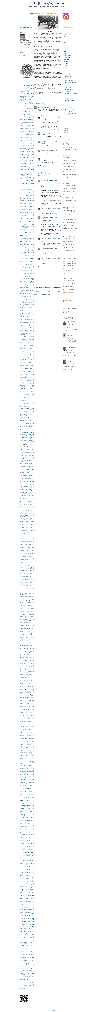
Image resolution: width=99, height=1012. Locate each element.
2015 (65, 53)
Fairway (29, 339)
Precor (31, 680)
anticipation (31, 119)
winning (32, 974)
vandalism (32, 943)
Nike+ (27, 607)
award (22, 135)
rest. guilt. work (29, 740)
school (27, 793)
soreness (32, 832)
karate (24, 490)
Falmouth (23, 340)
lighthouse (21, 515)
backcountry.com (29, 137)
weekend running (30, 965)
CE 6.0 (24, 206)
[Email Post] (54, 96)
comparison (29, 236)
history (25, 446)
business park (29, 191)
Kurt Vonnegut (26, 499)
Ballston (26, 140)
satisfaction (22, 788)
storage (25, 855)
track (23, 913)
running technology (23, 777)
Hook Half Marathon (23, 452)
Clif (27, 221)
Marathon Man (25, 530)
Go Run (31, 399)
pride (20, 686)
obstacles (26, 622)
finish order (25, 353)
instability (27, 472)
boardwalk (22, 166)
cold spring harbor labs (28, 229)
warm (26, 959)
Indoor (21, 469)
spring (32, 843)
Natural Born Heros (23, 587)
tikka (20, 906)
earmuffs (22, 305)
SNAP (31, 823)
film (31, 351)
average (32, 134)
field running (27, 351)
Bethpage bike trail (25, 154)
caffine (31, 194)
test (33, 895)
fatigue (24, 347)
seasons (22, 796)
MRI (26, 573)
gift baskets (24, 394)
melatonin (30, 545)
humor (21, 458)
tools (24, 910)
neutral (22, 596)
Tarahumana (22, 884)
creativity (24, 261)
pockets (22, 668)
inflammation (26, 469)
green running (26, 409)
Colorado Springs (28, 232)
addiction (30, 99)
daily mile (26, 267)
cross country (30, 261)
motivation (24, 570)
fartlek (31, 342)
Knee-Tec (28, 498)
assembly (32, 128)
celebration (30, 206)
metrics (28, 550)
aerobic (26, 105)
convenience (23, 250)
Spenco (31, 835)
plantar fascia (22, 665)
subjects (21, 866)
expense (30, 333)
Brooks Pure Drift (28, 186)
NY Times (27, 617)
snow (30, 825)
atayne (32, 129)
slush (22, 823)
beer (21, 149)
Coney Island (27, 244)
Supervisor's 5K (29, 875)
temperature (28, 892)
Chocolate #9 (23, 215)
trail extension (23, 916)
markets (31, 532)
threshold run (27, 904)
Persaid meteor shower (28, 654)
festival (26, 350)
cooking (28, 250)
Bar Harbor (31, 140)
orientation (29, 631)
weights (24, 968)
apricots (29, 122)
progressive (22, 692)
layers (24, 506)
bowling (21, 172)
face (22, 337)
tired (25, 909)
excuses (21, 331)
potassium (32, 675)
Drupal (27, 302)
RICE (29, 744)
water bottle (25, 960)
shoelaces (29, 808)
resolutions (21, 738)
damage (30, 267)
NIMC (33, 607)
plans (31, 663)
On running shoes (23, 628)
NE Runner (30, 591)
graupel (22, 408)
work (30, 977)
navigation (22, 588)
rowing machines (29, 752)
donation (24, 296)
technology (22, 890)
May (66, 70)
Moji (27, 565)
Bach (20, 137)
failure (21, 339)
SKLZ (21, 817)
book (31, 168)
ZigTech (21, 988)
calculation (21, 195)
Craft (25, 259)
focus (31, 363)
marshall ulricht (22, 533)
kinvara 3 (28, 495)
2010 (20, 85)
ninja (21, 608)
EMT (25, 319)
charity (30, 210)
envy (32, 325)
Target (32, 884)
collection (25, 230)
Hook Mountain (31, 452)
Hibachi (25, 440)
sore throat (26, 832)
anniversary (26, 117)
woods (24, 977)
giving (22, 396)
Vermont (21, 946)
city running (22, 220)
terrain (24, 895)
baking (27, 139)
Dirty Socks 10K (25, 284)
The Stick (21, 903)
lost (30, 522)
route (26, 750)
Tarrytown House (24, 886)
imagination (30, 463)
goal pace (24, 400)
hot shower (32, 454)
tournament (21, 912)
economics (21, 308)
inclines (30, 467)
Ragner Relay (22, 710)
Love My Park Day (26, 524)
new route (25, 602)
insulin (22, 473)
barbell (21, 142)
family (27, 340)
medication (30, 542)
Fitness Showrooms (23, 357)
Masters (21, 539)
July (66, 65)
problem (29, 686)
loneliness (21, 519)
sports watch (22, 843)
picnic (20, 660)
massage (28, 536)
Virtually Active (22, 951)
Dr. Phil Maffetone (29, 299)
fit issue (22, 354)
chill (22, 214)
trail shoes (28, 921)
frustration (26, 377)
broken (21, 177)
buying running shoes (23, 192)
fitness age (21, 356)
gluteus (31, 397)
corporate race (29, 253)
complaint (30, 240)
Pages (20, 640)
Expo (20, 336)
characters (25, 210)
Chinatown (26, 214)
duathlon (21, 304)
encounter (30, 319)
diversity (30, 291)
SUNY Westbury (28, 872)
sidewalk (21, 811)
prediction (21, 681)
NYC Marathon (25, 619)
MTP (28, 574)
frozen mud (31, 376)
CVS (29, 266)
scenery (21, 791)
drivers (31, 301)
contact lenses (31, 249)
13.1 (28, 84)
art (21, 123)
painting (29, 640)
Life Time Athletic (24, 513)
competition (23, 240)
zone (24, 988)
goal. (29, 400)
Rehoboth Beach (23, 726)
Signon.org (21, 812)
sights (26, 811)
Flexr (25, 359)
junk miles (21, 489)
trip (21, 931)
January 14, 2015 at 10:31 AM (53, 190)
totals (31, 910)
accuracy (29, 96)
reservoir (21, 735)
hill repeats (29, 443)
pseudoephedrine (30, 694)
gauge (27, 389)
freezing (21, 373)
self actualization (27, 797)
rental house (32, 730)
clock (31, 223)
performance (24, 653)
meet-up (21, 545)
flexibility (21, 359)
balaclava (22, 140)
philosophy (21, 658)
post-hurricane (24, 674)
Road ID (21, 747)
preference (26, 681)
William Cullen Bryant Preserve (25, 973)
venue (27, 945)
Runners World (23, 759)
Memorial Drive (22, 547)
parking (22, 643)
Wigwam (26, 971)
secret (27, 796)
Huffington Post (22, 457)
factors (31, 337)
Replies (40, 115)
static (28, 849)
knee (31, 496)
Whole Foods (30, 970)
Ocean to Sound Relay (23, 623)
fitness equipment (29, 356)
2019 (65, 45)
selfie (27, 800)
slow (28, 821)
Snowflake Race (23, 826)
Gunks (28, 415)
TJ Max (29, 909)
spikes (25, 837)
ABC (29, 91)
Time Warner (26, 907)
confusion (32, 244)
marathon (32, 529)
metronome (22, 551)
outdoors (26, 634)
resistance (30, 735)
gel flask (22, 391)
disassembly (30, 285)
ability (33, 91)
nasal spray (30, 584)
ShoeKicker (22, 808)
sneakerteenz (26, 825)
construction (21, 249)
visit (31, 951)
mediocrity (26, 544)
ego (31, 310)
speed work (25, 835)
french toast (26, 373)
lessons (21, 509)
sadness (31, 783)
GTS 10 (31, 414)
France (30, 369)
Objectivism (21, 622)
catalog (24, 204)
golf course (31, 402)
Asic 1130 (28, 123)
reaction (28, 714)
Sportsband (28, 843)
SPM (22, 840)
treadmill (31, 926)
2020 (65, 42)
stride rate (26, 863)
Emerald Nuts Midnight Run (24, 316)
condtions (21, 244)
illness (21, 463)
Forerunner (21, 369)
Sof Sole (24, 831)
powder (21, 678)
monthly (26, 567)
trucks (33, 933)
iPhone (24, 480)
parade (26, 642)
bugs (24, 189)
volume (21, 956)
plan (29, 662)
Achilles (21, 97)
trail (33, 915)
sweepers (26, 880)
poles (24, 669)
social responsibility (30, 828)
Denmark (26, 273)
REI (28, 726)
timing (21, 909)
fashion (21, 343)
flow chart (30, 360)
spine (31, 837)
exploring (30, 334)
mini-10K (30, 556)
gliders (30, 396)
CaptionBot (28, 201)
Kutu (31, 500)
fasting (26, 345)
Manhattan (23, 527)
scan (26, 789)
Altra (24, 113)
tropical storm (28, 933)
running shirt (25, 773)
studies (26, 864)
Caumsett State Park (29, 204)
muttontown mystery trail (25, 579)
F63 (33, 336)
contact (26, 249)
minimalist (22, 559)
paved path (29, 648)
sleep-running (27, 820)
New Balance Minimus (24, 599)
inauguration (22, 467)
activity (30, 97)
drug (24, 302)
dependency (21, 275)
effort (27, 310)
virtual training (29, 949)
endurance (26, 321)
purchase (21, 700)
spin (28, 837)
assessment (28, 129)
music (26, 577)
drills (27, 301)
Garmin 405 (27, 385)
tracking (29, 913)
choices (30, 215)
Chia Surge (32, 212)
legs (23, 507)
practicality (21, 680)
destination (27, 276)
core (29, 252)
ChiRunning (32, 214)
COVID (26, 258)
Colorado (21, 232)
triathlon (32, 930)
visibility (28, 951)
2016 (65, 51)
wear (31, 962)
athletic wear (23, 131)
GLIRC (21, 397)
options (30, 630)
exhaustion (30, 331)
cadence (21, 194)
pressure (30, 683)
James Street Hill (24, 483)
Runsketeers (22, 782)
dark (24, 269)
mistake (31, 559)
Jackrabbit (32, 481)
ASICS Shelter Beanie (25, 128)
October (29, 623)
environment (28, 325)
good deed (21, 403)
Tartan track (30, 886)
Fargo (28, 342)
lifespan (31, 513)
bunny (28, 189)
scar (28, 789)
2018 (65, 47)
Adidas (21, 100)
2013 (31, 85)
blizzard (26, 162)
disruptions (26, 290)
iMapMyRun (22, 464)
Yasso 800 (27, 984)
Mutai (31, 577)
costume (26, 255)
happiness (30, 425)
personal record (23, 656)
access (23, 94)
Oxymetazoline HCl (29, 636)
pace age (27, 639)
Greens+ (24, 411)
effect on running (28, 308)
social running (24, 829)
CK (20, 221)
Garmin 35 (22, 385)
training (23, 924)
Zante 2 (30, 985)
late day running (27, 504)
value (28, 943)
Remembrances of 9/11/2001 (26, 27)
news (31, 604)
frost (27, 376)
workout (26, 979)
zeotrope (25, 987)
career (25, 203)
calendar (22, 197)
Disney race (32, 288)
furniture (21, 380)
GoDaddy (23, 402)
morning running (23, 568)
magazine (32, 525)
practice (26, 680)
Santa (25, 786)
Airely (21, 108)
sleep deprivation (30, 817)
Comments (66, 29)
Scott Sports (26, 794)
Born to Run (27, 169)
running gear (31, 767)
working (21, 979)
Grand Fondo (31, 406)
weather (22, 964)
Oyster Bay (22, 637)
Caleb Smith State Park (29, 195)
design (22, 276)
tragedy (29, 915)
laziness (28, 506)
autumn (28, 134)
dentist (31, 273)
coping (25, 252)
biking (32, 157)
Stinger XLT (30, 854)
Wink (28, 974)
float (33, 359)
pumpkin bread (26, 697)
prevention (30, 684)
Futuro (25, 380)
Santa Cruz (30, 786)
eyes (29, 336)
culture (26, 264)
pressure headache (23, 685)
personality (30, 655)
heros (28, 438)
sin (24, 814)
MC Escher (24, 541)
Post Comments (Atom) (45, 294)
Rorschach (21, 750)
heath (20, 435)
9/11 (26, 91)
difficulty (21, 281)
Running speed (22, 776)
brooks (26, 180)
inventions (22, 478)
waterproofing (31, 960)
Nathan (31, 585)
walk (28, 957)
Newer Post (36, 291)
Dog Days (30, 295)
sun (31, 869)
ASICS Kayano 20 (30, 126)
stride (28, 861)
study (31, 864)
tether (26, 896)
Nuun (22, 616)
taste (20, 887)
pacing (31, 639)
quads (31, 701)
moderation (22, 565)
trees (20, 930)
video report (28, 948)
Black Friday (26, 160)
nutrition (32, 614)
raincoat (26, 712)
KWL (21, 501)
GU (20, 415)
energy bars (24, 322)
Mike (25, 553)
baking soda (32, 139)
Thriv (31, 904)
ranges (31, 712)
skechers (30, 815)
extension (25, 336)
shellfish (32, 803)
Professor (26, 689)
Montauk (21, 567)
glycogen (21, 399)
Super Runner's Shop (28, 874)
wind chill (24, 974)
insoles (24, 470)
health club (29, 431)
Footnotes (30, 368)
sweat (22, 880)
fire (29, 353)
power (26, 678)
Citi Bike (27, 218)
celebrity (21, 207)
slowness (32, 822)
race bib (21, 706)
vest (28, 946)
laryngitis (21, 504)
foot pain (26, 366)
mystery (21, 584)
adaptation (21, 99)
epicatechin (21, 327)
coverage (21, 258)
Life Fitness (31, 512)
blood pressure (24, 165)
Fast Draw (29, 343)
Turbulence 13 (26, 934)
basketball (21, 148)
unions (25, 940)
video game (22, 948)
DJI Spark (27, 293)
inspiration (22, 472)
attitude (26, 133)
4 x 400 (26, 88)
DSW (31, 302)
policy (27, 669)
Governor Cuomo (27, 405)
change (21, 210)
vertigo (26, 946)
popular (32, 671)
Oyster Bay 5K (29, 637)
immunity (29, 464)
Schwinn (31, 792)
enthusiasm (22, 325)
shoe (26, 806)
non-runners (23, 610)
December (67, 55)
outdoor (21, 634)
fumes (24, 379)
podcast (27, 668)
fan (24, 342)
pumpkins (32, 697)
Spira (21, 838)
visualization (26, 952)
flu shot (27, 362)
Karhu (28, 490)
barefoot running (26, 142)
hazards (25, 428)
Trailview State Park (25, 923)
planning (25, 663)
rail (26, 710)
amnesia (32, 113)
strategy (32, 857)
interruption (21, 477)
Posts (65, 26)
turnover (25, 936)
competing (32, 238)
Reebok (32, 723)
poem (31, 668)
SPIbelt (21, 837)
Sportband (22, 841)
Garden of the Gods (28, 382)
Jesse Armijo (24, 484)
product (30, 688)
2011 (24, 85)
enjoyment (26, 324)
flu (24, 362)
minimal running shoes (25, 558)
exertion (25, 331)
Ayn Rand (26, 135)
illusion (26, 463)
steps (29, 851)
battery (25, 148)
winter (22, 976)
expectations (22, 333)
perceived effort (24, 651)
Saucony (29, 788)
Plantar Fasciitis (29, 665)
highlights (21, 441)
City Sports (29, 220)
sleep (24, 817)
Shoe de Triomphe (69, 80)
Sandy (21, 786)
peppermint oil (31, 649)
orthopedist (22, 633)
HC (29, 428)
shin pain (22, 805)
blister (22, 161)
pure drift (25, 700)
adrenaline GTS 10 (28, 100)
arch (33, 122)
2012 (28, 85)
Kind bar (30, 493)
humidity (29, 457)
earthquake (27, 305)
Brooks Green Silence (29, 181)
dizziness (21, 293)
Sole (33, 831)
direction (32, 281)
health (22, 431)
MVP (29, 581)
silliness (26, 812)
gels (27, 391)
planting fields (26, 666)
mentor (26, 548)
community (30, 235)
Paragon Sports (31, 642)
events (25, 330)
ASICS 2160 (23, 126)
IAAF (31, 460)
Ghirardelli (26, 392)
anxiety (27, 120)
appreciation (25, 122)
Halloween (22, 420)
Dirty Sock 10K (28, 282)
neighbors (32, 594)
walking (32, 957)
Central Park (26, 207)
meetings (25, 545)
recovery (22, 720)
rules (25, 753)
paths (31, 645)
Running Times (24, 779)
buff (20, 189)
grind (22, 412)
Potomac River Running (28, 677)
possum (32, 672)
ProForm (32, 689)
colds (20, 230)
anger (27, 116)
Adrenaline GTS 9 (23, 102)
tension (21, 895)
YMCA (22, 985)
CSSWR (21, 264)
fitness (31, 354)
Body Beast (27, 166)
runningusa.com (29, 780)
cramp (29, 259)
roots (31, 749)
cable (31, 192)
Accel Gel (32, 93)
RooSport (26, 749)
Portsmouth (23, 672)
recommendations (22, 718)
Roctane (21, 749)
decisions (26, 272)
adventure (21, 103)
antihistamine (22, 120)
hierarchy (30, 440)
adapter (26, 99)
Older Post (60, 291)
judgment (26, 487)
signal (31, 811)
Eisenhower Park (23, 311)
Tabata (33, 881)
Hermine (30, 437)
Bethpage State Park (24, 155)
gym (25, 417)
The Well (26, 903)
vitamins (22, 954)
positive (27, 672)
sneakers (21, 825)
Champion (30, 209)
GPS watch (24, 406)
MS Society (30, 573)
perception (32, 651)
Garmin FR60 (22, 388)
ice (20, 461)
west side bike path (31, 968)
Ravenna (24, 714)
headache (25, 429)
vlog (26, 954)
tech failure (28, 887)
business (21, 191)
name (25, 584)
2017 (65, 49)
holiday (21, 449)
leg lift (21, 507)
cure (31, 264)
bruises (31, 187)
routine (30, 750)
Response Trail (27, 738)
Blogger (21, 163)
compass (21, 238)
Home (48, 291)
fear (28, 347)
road (31, 746)
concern (30, 241)
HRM (30, 455)
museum (21, 577)
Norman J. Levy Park (30, 611)
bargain (26, 143)
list (28, 516)
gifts (29, 394)
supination (21, 877)
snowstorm (23, 828)
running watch (31, 779)
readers (32, 714)
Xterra (32, 982)
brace (24, 172)
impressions (22, 466)
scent (25, 791)
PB (33, 648)
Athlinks (30, 131)
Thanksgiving (22, 898)
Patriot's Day (27, 646)
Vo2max (30, 954)
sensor (31, 800)
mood (31, 567)
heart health (25, 432)
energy (32, 321)
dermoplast (26, 275)
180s (31, 84)
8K (22, 91)
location (26, 518)
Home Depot (22, 451)
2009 (65, 132)
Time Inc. (29, 906)
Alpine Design (30, 111)
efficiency (21, 310)
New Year (26, 604)
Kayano (27, 492)
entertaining (32, 324)
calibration (21, 198)
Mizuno (28, 562)
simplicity (30, 812)
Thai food (30, 896)
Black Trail (32, 160)
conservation (22, 247)
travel (23, 926)
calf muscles (29, 197)
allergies (21, 110)
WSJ (30, 980)
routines (21, 752)
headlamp (32, 429)
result (26, 741)
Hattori (30, 426)
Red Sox (22, 723)
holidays (29, 449)
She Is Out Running (42, 107)
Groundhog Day (27, 412)
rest (33, 738)
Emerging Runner (24, 318)
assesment (22, 129)
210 (23, 87)
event (21, 330)
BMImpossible (68, 91)
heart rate (32, 432)
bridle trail (31, 175)
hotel (22, 455)
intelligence (26, 473)
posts (27, 675)
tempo (21, 893)
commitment (22, 235)
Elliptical (22, 315)
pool (23, 671)
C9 (28, 192)
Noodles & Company (30, 610)
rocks (31, 747)
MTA (25, 574)
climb (27, 223)
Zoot (27, 988)
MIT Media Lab (27, 561)
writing (26, 980)
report (20, 733)
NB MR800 (26, 590)
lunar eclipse (27, 525)
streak (23, 858)
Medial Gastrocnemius (23, 542)
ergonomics (21, 328)
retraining (25, 743)
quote (20, 704)
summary (21, 869)
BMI (31, 165)
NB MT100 (32, 590)
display (22, 290)
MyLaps (25, 582)
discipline (21, 287)
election (30, 311)
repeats (26, 732)
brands (33, 172)
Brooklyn (21, 178)
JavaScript (30, 483)
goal (20, 400)
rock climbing (26, 747)
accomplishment (23, 96)
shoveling (30, 809)
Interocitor (30, 475)
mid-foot (29, 551)
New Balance (27, 596)
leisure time (27, 507)
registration (28, 724)
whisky (25, 970)
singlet (28, 814)
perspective (22, 657)
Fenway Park (22, 350)
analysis (22, 116)
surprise (26, 878)
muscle (31, 576)
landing (27, 502)
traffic (25, 915)
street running (29, 858)
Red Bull (27, 721)
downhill (25, 298)
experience (22, 334)
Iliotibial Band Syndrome (28, 461)
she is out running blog (26, 803)
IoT (33, 478)
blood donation (31, 163)
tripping (25, 931)
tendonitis (31, 893)
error (26, 328)
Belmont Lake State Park (29, 149)
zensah (21, 987)
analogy (32, 114)
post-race (30, 674)
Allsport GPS (26, 110)
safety (21, 785)
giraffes (32, 394)
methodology (22, 550)
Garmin (21, 383)
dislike (27, 288)
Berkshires (28, 151)
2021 (20, 87)
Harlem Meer (25, 426)
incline (26, 467)
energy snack (22, 324)
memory (28, 547)
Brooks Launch (26, 184)
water (20, 960)
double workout (29, 296)
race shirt (23, 707)
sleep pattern (30, 818)
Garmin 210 (28, 383)
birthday (23, 159)
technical (24, 889)
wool (27, 977)
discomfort (26, 287)
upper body (27, 942)
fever (30, 350)
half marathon (29, 418)
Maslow (32, 533)
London (31, 518)
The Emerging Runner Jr (29, 900)
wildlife (31, 971)
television (21, 892)
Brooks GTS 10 (24, 183)
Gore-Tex (21, 405)
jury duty (26, 489)
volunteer (26, 956)
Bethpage (28, 152)
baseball (30, 146)
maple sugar (29, 527)
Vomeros (30, 955)
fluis (31, 362)
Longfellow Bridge (24, 522)
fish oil (32, 353)
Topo (28, 910)
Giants (31, 392)
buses (31, 189)
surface (22, 878)
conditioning (22, 243)
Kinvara (21, 495)
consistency (29, 247)
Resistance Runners (23, 737)
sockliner (30, 829)
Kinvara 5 (21, 496)
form (25, 370)
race (24, 705)
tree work (30, 928)
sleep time (21, 820)
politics (31, 669)
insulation (32, 472)
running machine (26, 771)
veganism (22, 945)
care (21, 203)
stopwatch (21, 855)
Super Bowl (22, 874)
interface (25, 475)
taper (30, 883)
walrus (23, 959)
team (23, 887)
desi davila (32, 275)
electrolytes (22, 313)
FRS (22, 377)
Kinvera (26, 496)
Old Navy (32, 625)
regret (33, 724)
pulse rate (29, 695)
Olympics (31, 626)
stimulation (24, 854)
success (21, 867)
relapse (31, 726)
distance (32, 290)
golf (26, 402)
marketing (27, 532)
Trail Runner (28, 918)
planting (21, 666)
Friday (22, 374)
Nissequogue (26, 608)
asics (26, 125)
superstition (21, 875)
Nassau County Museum (24, 585)
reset (25, 735)
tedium (30, 890)
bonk (27, 168)
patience (21, 646)
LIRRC (24, 516)
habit (29, 417)
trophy (23, 933)
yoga (26, 985)
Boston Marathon (24, 171)
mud (31, 574)
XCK (25, 982)
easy (27, 307)
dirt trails (22, 282)
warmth (30, 959)
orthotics (26, 633)
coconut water (31, 226)
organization (21, 631)
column (26, 233)
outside (31, 634)
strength (24, 860)
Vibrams (32, 946)
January (67, 78)
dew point (22, 278)
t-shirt (29, 881)
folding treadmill (25, 365)
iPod (28, 480)
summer (26, 869)
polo (20, 671)
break (22, 174)
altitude (21, 113)
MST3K (21, 574)
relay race (30, 727)
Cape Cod (26, 200)
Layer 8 (21, 506)
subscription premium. (28, 866)
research (25, 733)
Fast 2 (24, 344)
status (31, 849)
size (26, 815)
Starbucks (22, 848)
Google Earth (30, 403)
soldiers (29, 831)
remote (27, 730)
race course (25, 706)
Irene (32, 480)
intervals (26, 477)
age (28, 107)
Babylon (31, 135)
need (26, 593)
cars (20, 204)
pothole (22, 677)
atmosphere (21, 132)
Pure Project (31, 700)
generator (21, 392)
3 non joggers (27, 87)
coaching (22, 226)
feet (31, 348)
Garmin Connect (27, 386)
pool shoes (28, 671)
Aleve (31, 108)
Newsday (21, 605)
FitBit (26, 354)
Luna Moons (22, 525)
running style (29, 776)
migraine (21, 553)
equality (26, 327)
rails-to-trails (31, 711)
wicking (21, 971)
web (24, 965)
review (21, 744)
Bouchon (31, 171)
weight (21, 967)
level (30, 509)
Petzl (31, 657)
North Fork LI (23, 613)
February (67, 76)
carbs (33, 201)
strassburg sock (26, 857)
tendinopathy (26, 893)
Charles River (22, 212)
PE (21, 649)
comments (30, 233)
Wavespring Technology (25, 962)
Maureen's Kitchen (27, 539)
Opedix (28, 628)
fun (26, 379)
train (33, 922)
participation (27, 643)
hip (28, 445)
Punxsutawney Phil (24, 698)
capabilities (21, 200)
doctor (21, 295)
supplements (27, 877)
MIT (20, 561)
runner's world (29, 756)
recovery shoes (31, 720)
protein (24, 694)
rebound (26, 717)
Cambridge (26, 198)
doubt (20, 298)
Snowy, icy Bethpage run (70, 107)
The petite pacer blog (29, 901)
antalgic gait (25, 119)
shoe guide (30, 806)
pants (23, 642)
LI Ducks (24, 510)
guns (32, 415)
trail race (21, 918)
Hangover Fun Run (29, 423)
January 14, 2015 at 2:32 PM (53, 224)
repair (22, 732)
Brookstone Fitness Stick (24, 187)
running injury (26, 770)
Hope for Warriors (24, 454)
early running (31, 304)
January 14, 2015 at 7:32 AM (53, 107)
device (31, 276)
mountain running (26, 571)
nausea (33, 587)
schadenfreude (30, 791)
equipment (30, 327)
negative (30, 593)
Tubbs (22, 934)
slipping (21, 821)
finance (21, 353)
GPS (33, 405)
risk (25, 746)
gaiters (21, 382)
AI (31, 106)
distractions (25, 292)
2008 (65, 134)
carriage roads (30, 203)
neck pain (21, 593)
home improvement (29, 451)
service (24, 802)
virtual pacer (23, 949)
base (31, 145)
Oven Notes (22, 636)
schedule (21, 793)
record (28, 718)
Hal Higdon (22, 418)
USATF (32, 942)
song (22, 832)
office (33, 623)
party (20, 645)
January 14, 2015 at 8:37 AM (49, 170)
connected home (29, 246)
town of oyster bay (28, 912)
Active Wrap (26, 97)
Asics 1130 (31, 125)
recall (31, 717)
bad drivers (22, 139)
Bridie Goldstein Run (24, 175)
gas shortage (30, 388)
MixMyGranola (22, 562)
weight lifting (26, 967)
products (21, 689)
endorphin (21, 321)
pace (21, 639)
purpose (22, 701)
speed (32, 834)
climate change (22, 223)
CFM (33, 207)
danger (21, 269)
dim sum (27, 281)
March (66, 74)
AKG (24, 108)
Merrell (30, 548)
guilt (24, 415)
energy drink (29, 322)
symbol (21, 881)
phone (26, 659)
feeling (25, 348)
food (31, 365)
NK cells (32, 608)
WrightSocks (22, 980)
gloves (26, 397)
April (66, 72)
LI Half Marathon (24, 512)
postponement (22, 675)
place (26, 662)
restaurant (21, 741)
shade (28, 802)
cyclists (22, 267)
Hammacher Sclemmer (23, 421)
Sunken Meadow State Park (29, 870)
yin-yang (32, 984)
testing (22, 897)
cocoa (27, 226)
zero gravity (30, 987)
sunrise (22, 872)
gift (20, 394)
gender (31, 391)
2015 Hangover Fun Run (70, 119)
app (31, 120)
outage (31, 633)
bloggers (25, 163)
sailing (26, 785)
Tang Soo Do (24, 883)
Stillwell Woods (29, 852)
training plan (31, 924)
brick (31, 174)
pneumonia (31, 666)
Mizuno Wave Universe (30, 564)
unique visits (30, 940)
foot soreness (24, 368)
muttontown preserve (23, 581)
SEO (20, 802)
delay (33, 272)
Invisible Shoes (28, 478)
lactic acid (22, 503)
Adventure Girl (28, 103)
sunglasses (21, 870)
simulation (21, 814)
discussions (23, 288)
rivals (28, 746)
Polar (20, 669)
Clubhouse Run (27, 224)
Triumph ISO (31, 931)
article (24, 123)
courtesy (30, 256)
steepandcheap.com (23, 851)
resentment (30, 733)
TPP (33, 912)
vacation (22, 943)
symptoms (25, 881)
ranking (21, 714)
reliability (21, 729)
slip (31, 820)
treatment (25, 928)
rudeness (21, 753)
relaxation (25, 727)
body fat (32, 166)
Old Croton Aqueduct (25, 625)
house (26, 455)
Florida (26, 360)
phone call (30, 659)
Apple (20, 122)
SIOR (21, 816)
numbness (27, 614)
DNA (31, 293)
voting (21, 957)
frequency (32, 373)
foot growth (21, 366)
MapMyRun (22, 529)
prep (31, 681)
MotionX (32, 568)
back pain (24, 137)
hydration (26, 460)
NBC (26, 591)
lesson (32, 507)
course (21, 256)
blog (31, 162)
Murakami (27, 576)
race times (29, 707)
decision (21, 272)
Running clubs (26, 765)
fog (20, 365)
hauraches (21, 428)
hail (31, 417)
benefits (22, 151)
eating (31, 307)
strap (21, 857)
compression (22, 241)
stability (28, 844)
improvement (28, 466)
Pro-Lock (24, 686)
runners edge (22, 758)
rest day (23, 740)
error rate (30, 328)
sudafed (25, 867)
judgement (21, 487)
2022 (65, 38)
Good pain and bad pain (70, 116)
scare (31, 789)
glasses (26, 396)
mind (33, 555)
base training (23, 146)
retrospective (30, 743)
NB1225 (22, 591)
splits (33, 838)
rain (22, 712)
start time (28, 848)
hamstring (30, 421)
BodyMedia (23, 168)
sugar (31, 867)
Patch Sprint (26, 645)
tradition (21, 915)
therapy (31, 903)
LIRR (21, 516)
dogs (20, 296)
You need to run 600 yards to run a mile (45, 13)
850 (20, 91)
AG (25, 107)
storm (29, 855)
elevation (29, 313)
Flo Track (29, 359)
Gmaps (26, 399)
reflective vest (23, 724)
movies (32, 571)
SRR (25, 844)
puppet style (30, 698)
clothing (21, 224)
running (31, 761)
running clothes (26, 763)
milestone (28, 555)
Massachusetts (23, 535)
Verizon (31, 945)
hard (20, 426)
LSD (31, 524)
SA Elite (26, 783)
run (27, 753)
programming (23, 691)
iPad (21, 480)
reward (25, 744)
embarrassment (30, 314)
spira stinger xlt (27, 838)
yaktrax (23, 984)
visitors (21, 953)
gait (31, 380)
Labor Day (26, 501)
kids (25, 493)
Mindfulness (24, 556)
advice (21, 105)
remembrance (22, 730)
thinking (21, 904)
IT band (27, 481)
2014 (65, 122)
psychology (23, 695)
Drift (24, 301)
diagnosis (27, 278)
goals (32, 400)
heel (24, 435)
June (66, 67)
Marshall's (27, 533)
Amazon (28, 113)
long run (32, 521)
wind (33, 973)
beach (33, 148)
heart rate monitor (25, 434)
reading (28, 715)
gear (30, 389)
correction (21, 255)
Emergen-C (32, 316)
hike (25, 441)
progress (29, 691)
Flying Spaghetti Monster (24, 363)
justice (30, 489)
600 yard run (30, 90)
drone (20, 302)
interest (21, 475)
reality (22, 717)
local (21, 518)
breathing (27, 174)
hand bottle (21, 423)
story (33, 855)
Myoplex (30, 582)
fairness (25, 339)
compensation (26, 238)
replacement (31, 732)
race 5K (30, 704)
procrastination (22, 688)
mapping (27, 528)
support (32, 877)
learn (32, 506)
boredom (21, 169)
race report (31, 706)
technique (29, 889)
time (24, 906)
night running (27, 605)
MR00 (22, 573)
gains (28, 380)
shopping (21, 809)
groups (27, 414)
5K (25, 90)
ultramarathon (27, 939)
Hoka (31, 448)
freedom (24, 371)
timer (31, 907)
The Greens (23, 901)
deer (30, 272)
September (67, 61)
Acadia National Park (24, 93)
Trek (24, 929)
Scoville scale (31, 794)
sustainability (31, 878)
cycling (32, 266)
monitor (31, 565)
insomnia (29, 470)
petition (27, 657)
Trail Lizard (29, 916)
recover (31, 718)
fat (29, 345)
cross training (23, 263)
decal (31, 270)
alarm (28, 108)
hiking (28, 441)
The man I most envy (69, 89)
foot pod (32, 366)
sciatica (21, 794)
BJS (28, 159)
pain (24, 640)
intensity (30, 474)
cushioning (22, 266)
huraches (25, 458)
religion (30, 729)
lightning (26, 515)
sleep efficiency (23, 818)
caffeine (27, 194)
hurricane (30, 458)
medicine (21, 544)
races (25, 709)
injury (32, 469)
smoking (26, 823)
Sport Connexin (29, 840)
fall (33, 339)
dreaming (21, 301)
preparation (22, 683)
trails (33, 921)
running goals (24, 768)
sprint (22, 844)
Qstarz (27, 701)
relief (26, 729)
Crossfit (30, 262)
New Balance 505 (29, 597)
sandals (31, 785)
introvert (32, 477)
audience (24, 134)
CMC (33, 224)
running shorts (29, 774)
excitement (30, 330)
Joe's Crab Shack (25, 486)
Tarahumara (28, 884)
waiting (24, 957)
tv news (30, 936)
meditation (31, 544)
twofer (21, 937)
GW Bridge (21, 417)
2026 (65, 36)
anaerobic (28, 114)
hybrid (21, 460)
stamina (25, 846)
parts (31, 643)
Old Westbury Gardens (24, 626)
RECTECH (23, 721)
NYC (33, 617)
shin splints (27, 805)
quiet (31, 703)
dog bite (25, 295)
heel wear (28, 435)
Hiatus (21, 440)
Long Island (27, 521)
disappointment (23, 285)
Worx (31, 979)
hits (30, 446)
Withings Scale (27, 976)
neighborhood (23, 594)
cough (31, 255)
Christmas (21, 217)
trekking (27, 929)
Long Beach (26, 519)
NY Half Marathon (28, 616)
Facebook (26, 337)
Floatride (22, 360)
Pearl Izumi (25, 649)
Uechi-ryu (26, 937)
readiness (23, 715)
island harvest (22, 481)
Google (25, 403)
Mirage (26, 559)
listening (32, 516)
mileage (32, 553)
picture (25, 660)
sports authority (29, 841)
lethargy (25, 509)
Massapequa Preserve (27, 538)
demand (22, 273)
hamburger (29, 420)
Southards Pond (25, 834)
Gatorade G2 (22, 389)
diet (30, 279)
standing (30, 846)
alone (25, 111)
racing (29, 709)
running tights (31, 777)
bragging (28, 172)
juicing (31, 487)
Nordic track (23, 611)
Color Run (30, 230)
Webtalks (53, 1010)
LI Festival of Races (30, 510)
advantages (30, 102)
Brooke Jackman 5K (28, 177)
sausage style (22, 789)
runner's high (27, 755)
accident (29, 94)
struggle (21, 864)
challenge (23, 209)
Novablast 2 (22, 614)
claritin (24, 221)
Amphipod (23, 114)
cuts (26, 266)
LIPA (31, 515)
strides (31, 863)
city (31, 218)
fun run (30, 379)
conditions (29, 243)
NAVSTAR (28, 588)
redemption (27, 723)
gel (33, 389)
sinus (31, 814)
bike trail (27, 157)
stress (29, 860)
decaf (27, 270)
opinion (25, 630)
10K (24, 84)
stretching (23, 861)
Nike (23, 607)
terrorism (29, 895)
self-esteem (28, 799)
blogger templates (47, 1010)
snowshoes (32, 826)
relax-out (21, 727)
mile (28, 553)
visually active (31, 952)
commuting (22, 236)
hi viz (31, 438)
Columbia (21, 233)
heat (30, 434)
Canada (31, 198)
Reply (39, 112)
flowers (21, 362)
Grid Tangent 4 (31, 411)
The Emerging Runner (25, 40)
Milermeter (23, 555)
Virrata (32, 948)
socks (21, 831)
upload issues (22, 942)
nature (29, 587)
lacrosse (31, 501)
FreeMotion (30, 371)
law (31, 504)
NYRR (30, 620)
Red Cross (32, 721)
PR (31, 678)
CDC (20, 206)
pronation (27, 692)
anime (20, 117)
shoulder (26, 809)
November (67, 57)
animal (30, 116)
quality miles (26, 703)
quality (21, 703)
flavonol (31, 357)
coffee (22, 227)
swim (31, 880)
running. (22, 780)
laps (31, 502)
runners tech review (28, 758)
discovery (32, 287)
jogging (31, 486)
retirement (21, 743)
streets (21, 860)
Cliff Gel (30, 221)
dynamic (25, 304)
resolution (30, 736)
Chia (27, 212)
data (28, 269)
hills (24, 445)
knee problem (22, 498)
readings (32, 715)
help (26, 437)
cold (26, 227)
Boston (32, 169)
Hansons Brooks (24, 425)
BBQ (29, 148)
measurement (29, 541)
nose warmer (30, 613)
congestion (23, 246)
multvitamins (22, 576)
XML (29, 982)
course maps (25, 256)
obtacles (31, 622)
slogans (25, 821)
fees (29, 348)
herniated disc (22, 438)
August (67, 63)
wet (21, 970)
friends (27, 374)
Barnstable (26, 145)
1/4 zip (21, 84)
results (30, 741)
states (24, 849)
